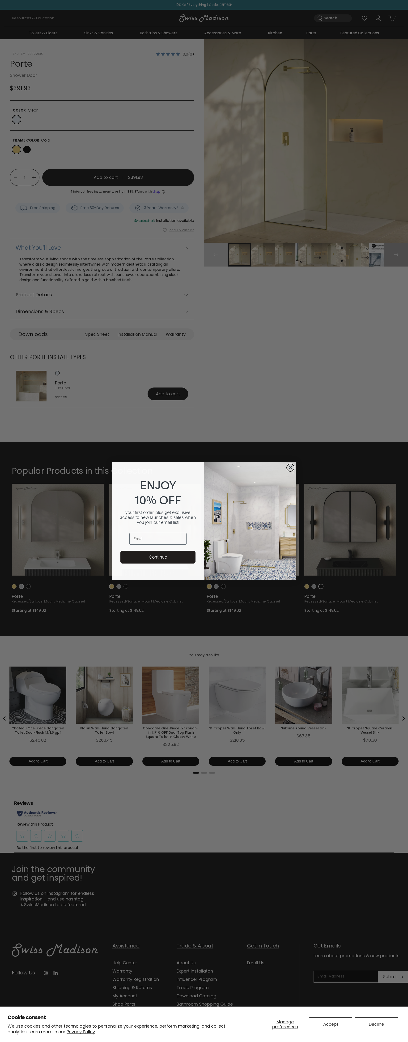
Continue (158, 557)
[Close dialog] (290, 467)
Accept (330, 1024)
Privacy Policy (81, 1032)
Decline (376, 1024)
